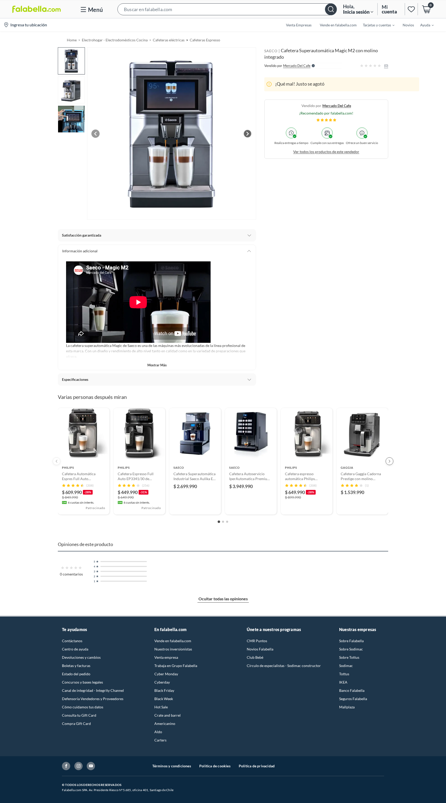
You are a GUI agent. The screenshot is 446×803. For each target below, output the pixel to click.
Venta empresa (166, 657)
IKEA (343, 682)
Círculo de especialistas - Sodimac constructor (284, 665)
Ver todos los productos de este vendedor (326, 151)
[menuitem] (375, 25)
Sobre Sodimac (351, 649)
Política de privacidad (257, 766)
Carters (160, 740)
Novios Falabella (260, 649)
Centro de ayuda (75, 649)
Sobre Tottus (349, 657)
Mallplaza (347, 707)
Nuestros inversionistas (173, 649)
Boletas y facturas (76, 665)
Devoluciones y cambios (81, 657)
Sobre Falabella (351, 641)
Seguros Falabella (353, 698)
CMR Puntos (257, 641)
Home (72, 40)
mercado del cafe (336, 105)
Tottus (344, 674)
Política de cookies (214, 766)
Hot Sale (161, 707)
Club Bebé (255, 657)
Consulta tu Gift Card (79, 715)
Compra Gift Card (76, 723)
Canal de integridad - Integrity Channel (93, 690)
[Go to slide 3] (227, 522)
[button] (227, 9)
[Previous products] (56, 461)
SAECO (270, 51)
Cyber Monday (166, 674)
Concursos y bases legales (82, 682)
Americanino (164, 723)
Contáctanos (72, 641)
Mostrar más (157, 365)
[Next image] (247, 134)
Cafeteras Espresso (205, 40)
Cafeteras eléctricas (169, 40)
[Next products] (389, 461)
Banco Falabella (351, 690)
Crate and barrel (167, 715)
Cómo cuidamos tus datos (82, 707)
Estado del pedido (76, 674)
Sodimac (346, 665)
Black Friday (164, 690)
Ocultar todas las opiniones (223, 598)
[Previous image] (95, 134)
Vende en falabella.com (172, 641)
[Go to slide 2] (223, 522)
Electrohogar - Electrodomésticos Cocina (115, 40)
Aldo (158, 732)
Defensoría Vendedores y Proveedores (92, 698)
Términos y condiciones (171, 766)
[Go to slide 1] (219, 521)
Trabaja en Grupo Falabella (175, 665)
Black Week (163, 698)
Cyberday (162, 682)
